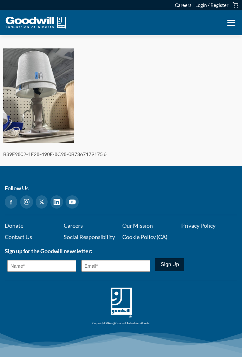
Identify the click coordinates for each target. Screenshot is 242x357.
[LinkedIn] (56, 202)
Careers (183, 5)
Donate (14, 225)
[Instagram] (26, 202)
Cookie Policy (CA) (144, 237)
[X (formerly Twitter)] (42, 202)
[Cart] (235, 5)
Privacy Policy (198, 225)
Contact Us (18, 237)
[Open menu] (231, 23)
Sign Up (170, 264)
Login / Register (211, 5)
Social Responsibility (89, 237)
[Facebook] (11, 202)
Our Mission (137, 225)
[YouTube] (72, 202)
